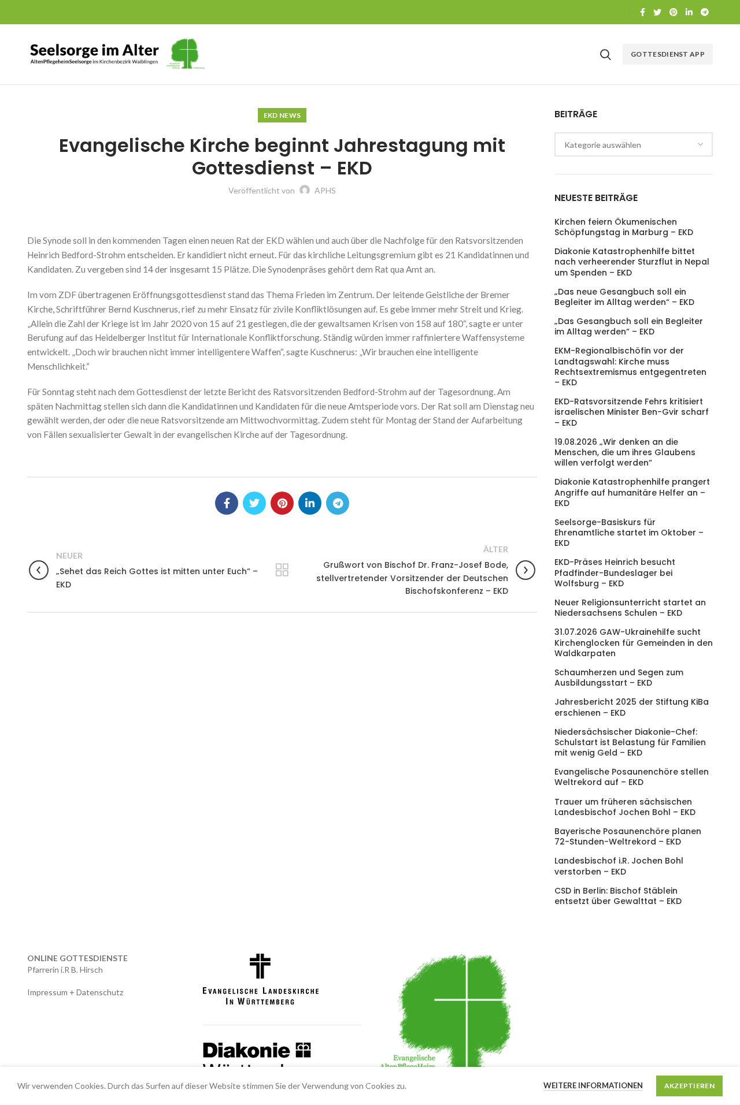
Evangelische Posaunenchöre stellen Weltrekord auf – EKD (631, 777)
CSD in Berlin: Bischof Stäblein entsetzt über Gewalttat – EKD (618, 896)
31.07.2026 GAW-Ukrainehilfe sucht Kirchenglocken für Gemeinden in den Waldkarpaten (633, 642)
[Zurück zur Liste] (282, 570)
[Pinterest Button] (673, 12)
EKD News (282, 115)
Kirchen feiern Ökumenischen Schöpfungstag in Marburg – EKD (623, 227)
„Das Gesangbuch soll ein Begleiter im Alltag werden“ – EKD (628, 326)
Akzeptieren (689, 1085)
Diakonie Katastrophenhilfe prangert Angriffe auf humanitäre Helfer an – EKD (632, 492)
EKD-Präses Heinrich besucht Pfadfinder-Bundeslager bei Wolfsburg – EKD (614, 573)
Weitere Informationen (593, 1085)
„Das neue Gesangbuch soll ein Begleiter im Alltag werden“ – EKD (624, 297)
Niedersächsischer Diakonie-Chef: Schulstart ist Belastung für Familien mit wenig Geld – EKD (630, 742)
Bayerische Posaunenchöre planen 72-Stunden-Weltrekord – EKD (627, 836)
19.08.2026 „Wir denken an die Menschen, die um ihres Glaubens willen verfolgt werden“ (624, 452)
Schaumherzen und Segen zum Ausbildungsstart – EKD (618, 677)
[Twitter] (657, 12)
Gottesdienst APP (668, 54)
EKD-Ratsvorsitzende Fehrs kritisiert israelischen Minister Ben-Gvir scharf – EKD (631, 412)
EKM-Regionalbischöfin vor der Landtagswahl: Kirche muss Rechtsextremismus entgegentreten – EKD (630, 366)
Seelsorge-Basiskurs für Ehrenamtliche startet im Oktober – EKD (629, 533)
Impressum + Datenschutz (75, 992)
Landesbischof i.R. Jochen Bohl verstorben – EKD (618, 865)
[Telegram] (705, 12)
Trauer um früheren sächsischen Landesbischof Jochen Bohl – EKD (624, 807)
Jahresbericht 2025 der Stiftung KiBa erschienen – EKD (631, 707)
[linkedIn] (689, 12)
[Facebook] (642, 12)
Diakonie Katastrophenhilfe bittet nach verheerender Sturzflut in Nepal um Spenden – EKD (631, 262)
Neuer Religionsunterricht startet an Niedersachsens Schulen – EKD (630, 607)
